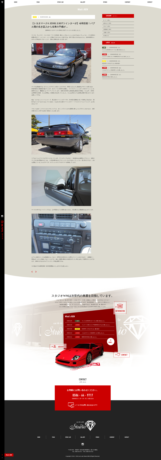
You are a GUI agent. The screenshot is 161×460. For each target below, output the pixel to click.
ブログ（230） (107, 26)
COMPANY (112, 437)
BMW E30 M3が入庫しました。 (90, 337)
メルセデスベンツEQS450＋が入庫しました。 (93, 333)
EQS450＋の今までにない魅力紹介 (91, 329)
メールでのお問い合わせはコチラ (86, 405)
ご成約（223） (107, 32)
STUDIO (97, 437)
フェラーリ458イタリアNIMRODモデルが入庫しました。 (96, 325)
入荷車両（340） (107, 29)
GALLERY (82, 437)
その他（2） (106, 35)
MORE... (111, 342)
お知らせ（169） (107, 23)
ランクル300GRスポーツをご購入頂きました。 (94, 321)
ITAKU (53, 437)
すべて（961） (107, 20)
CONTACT (127, 437)
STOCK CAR (68, 437)
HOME (38, 437)
